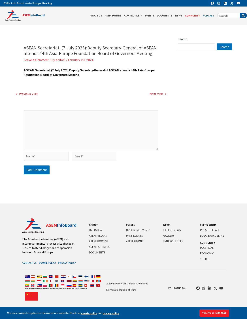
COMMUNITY (192, 15)
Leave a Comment (36, 60)
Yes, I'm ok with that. (214, 313)
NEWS (178, 15)
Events (130, 225)
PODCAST (208, 15)
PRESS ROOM (208, 225)
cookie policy (89, 313)
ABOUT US (96, 15)
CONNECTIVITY (133, 15)
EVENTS (149, 15)
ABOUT (93, 225)
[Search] (243, 15)
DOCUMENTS (164, 15)
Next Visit (158, 93)
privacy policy (111, 313)
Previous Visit (26, 93)
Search (182, 39)
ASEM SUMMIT (113, 15)
